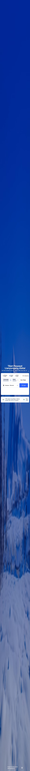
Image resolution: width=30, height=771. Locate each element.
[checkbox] (25, 376)
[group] (6, 380)
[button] (27, 2)
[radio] (5, 375)
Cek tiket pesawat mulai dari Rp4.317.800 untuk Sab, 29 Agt (14, 371)
